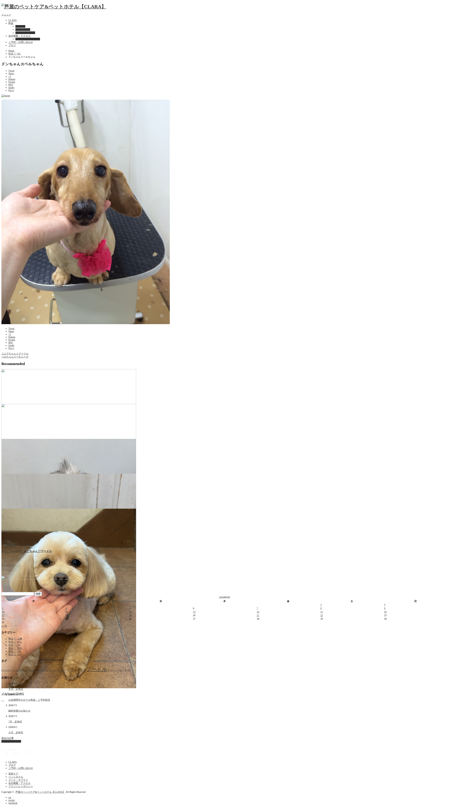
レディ (121, 670)
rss (9, 797)
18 (67, 615)
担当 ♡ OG (14, 53)
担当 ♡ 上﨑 (15, 638)
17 (3, 615)
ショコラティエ (21, 670)
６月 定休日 (15, 732)
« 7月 (4, 626)
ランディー (113, 670)
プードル (96, 669)
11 (67, 612)
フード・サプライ (25, 32)
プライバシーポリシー (27, 39)
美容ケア (20, 26)
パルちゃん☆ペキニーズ (14, 357)
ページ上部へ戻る (11, 741)
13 (194, 612)
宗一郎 (127, 670)
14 (258, 612)
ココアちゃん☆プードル (14, 353)
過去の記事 (7, 738)
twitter (11, 800)
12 (130, 612)
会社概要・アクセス (19, 36)
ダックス (42, 669)
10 (3, 612)
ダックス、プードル (57, 670)
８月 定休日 (15, 689)
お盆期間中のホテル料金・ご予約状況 (29, 700)
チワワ (81, 669)
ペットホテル (22, 29)
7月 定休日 (15, 721)
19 (130, 615)
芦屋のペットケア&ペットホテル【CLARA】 (40, 792)
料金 (10, 23)
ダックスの (71, 670)
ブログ (12, 45)
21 (258, 615)
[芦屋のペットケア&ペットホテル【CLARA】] (53, 6)
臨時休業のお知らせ (19, 710)
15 (321, 612)
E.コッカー (6, 670)
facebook (12, 803)
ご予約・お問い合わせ (20, 42)
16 (385, 612)
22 (321, 615)
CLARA (12, 20)
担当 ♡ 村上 (15, 642)
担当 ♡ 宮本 (15, 648)
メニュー (6, 15)
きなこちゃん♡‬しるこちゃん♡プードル (26, 551)
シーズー (32, 670)
